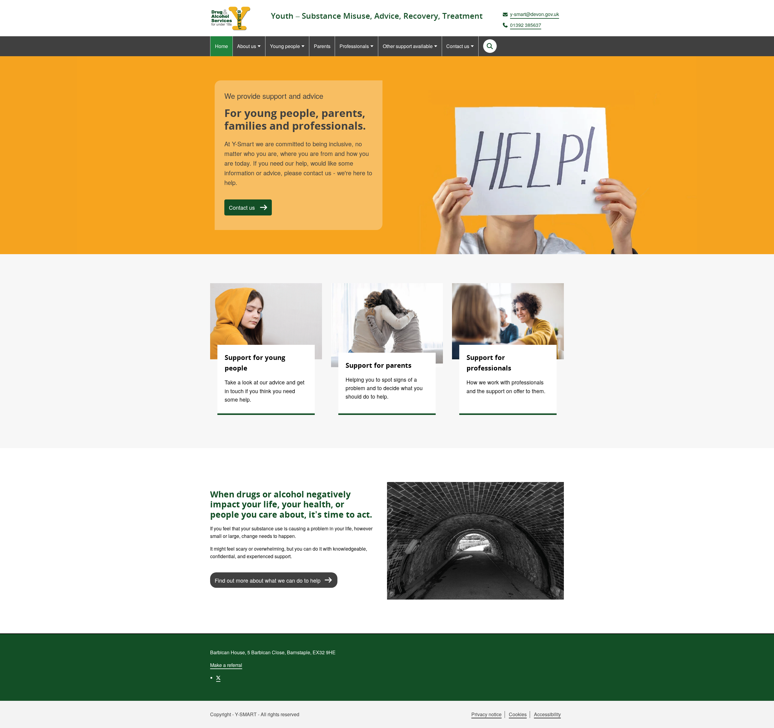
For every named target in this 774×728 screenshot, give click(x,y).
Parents (322, 46)
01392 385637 (525, 24)
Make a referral (226, 665)
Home (221, 46)
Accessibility (547, 714)
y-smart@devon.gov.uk (534, 14)
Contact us (457, 46)
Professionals (354, 46)
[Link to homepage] (230, 18)
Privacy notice (486, 714)
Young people (285, 46)
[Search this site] (490, 46)
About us (246, 46)
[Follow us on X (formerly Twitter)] (218, 678)
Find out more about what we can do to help (267, 580)
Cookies (518, 714)
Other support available (408, 46)
